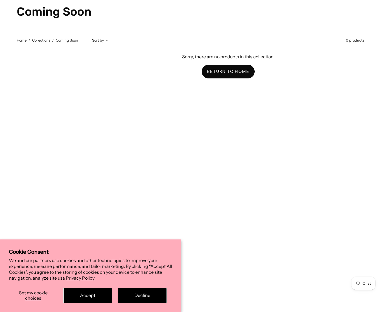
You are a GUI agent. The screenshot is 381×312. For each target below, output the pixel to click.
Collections (41, 40)
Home (21, 40)
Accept (87, 295)
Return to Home (228, 71)
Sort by (98, 40)
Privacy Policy (80, 278)
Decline (142, 295)
